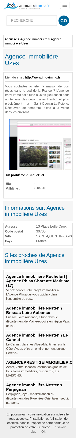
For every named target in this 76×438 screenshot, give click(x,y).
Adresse (11, 226)
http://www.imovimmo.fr (42, 77)
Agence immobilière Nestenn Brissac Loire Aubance (34, 310)
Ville (8, 236)
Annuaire (11, 39)
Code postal (14, 231)
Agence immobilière (34, 39)
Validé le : (13, 188)
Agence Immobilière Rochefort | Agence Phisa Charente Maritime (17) (37, 281)
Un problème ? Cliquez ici (25, 175)
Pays (8, 241)
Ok (43, 431)
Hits (9, 183)
